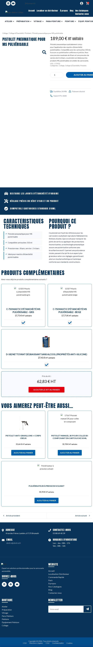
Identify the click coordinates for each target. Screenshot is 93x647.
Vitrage (5, 613)
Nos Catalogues (81, 10)
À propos (64, 10)
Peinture (5, 619)
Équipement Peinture (10, 622)
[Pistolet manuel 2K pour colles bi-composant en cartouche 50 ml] (69, 423)
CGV (25, 643)
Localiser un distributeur (47, 10)
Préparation (7, 610)
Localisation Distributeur (58, 574)
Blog (71, 10)
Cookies (69, 643)
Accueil (31, 10)
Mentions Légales (36, 643)
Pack (50, 580)
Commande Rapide (56, 577)
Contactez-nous (82, 13)
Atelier (5, 606)
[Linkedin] (8, 3)
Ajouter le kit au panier (46, 389)
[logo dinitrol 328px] (14, 12)
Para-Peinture (7, 616)
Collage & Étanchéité (16, 33)
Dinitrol (62, 641)
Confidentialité (58, 643)
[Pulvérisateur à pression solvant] (46, 473)
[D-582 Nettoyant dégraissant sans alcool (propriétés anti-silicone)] (46, 341)
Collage (5, 33)
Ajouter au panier (23, 452)
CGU (47, 643)
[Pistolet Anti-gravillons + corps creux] (23, 423)
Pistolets (28, 33)
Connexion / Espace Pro (82, 3)
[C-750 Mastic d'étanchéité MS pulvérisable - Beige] (69, 296)
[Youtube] (13, 3)
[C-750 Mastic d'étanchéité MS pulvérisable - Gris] (23, 296)
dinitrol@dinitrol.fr (13, 543)
